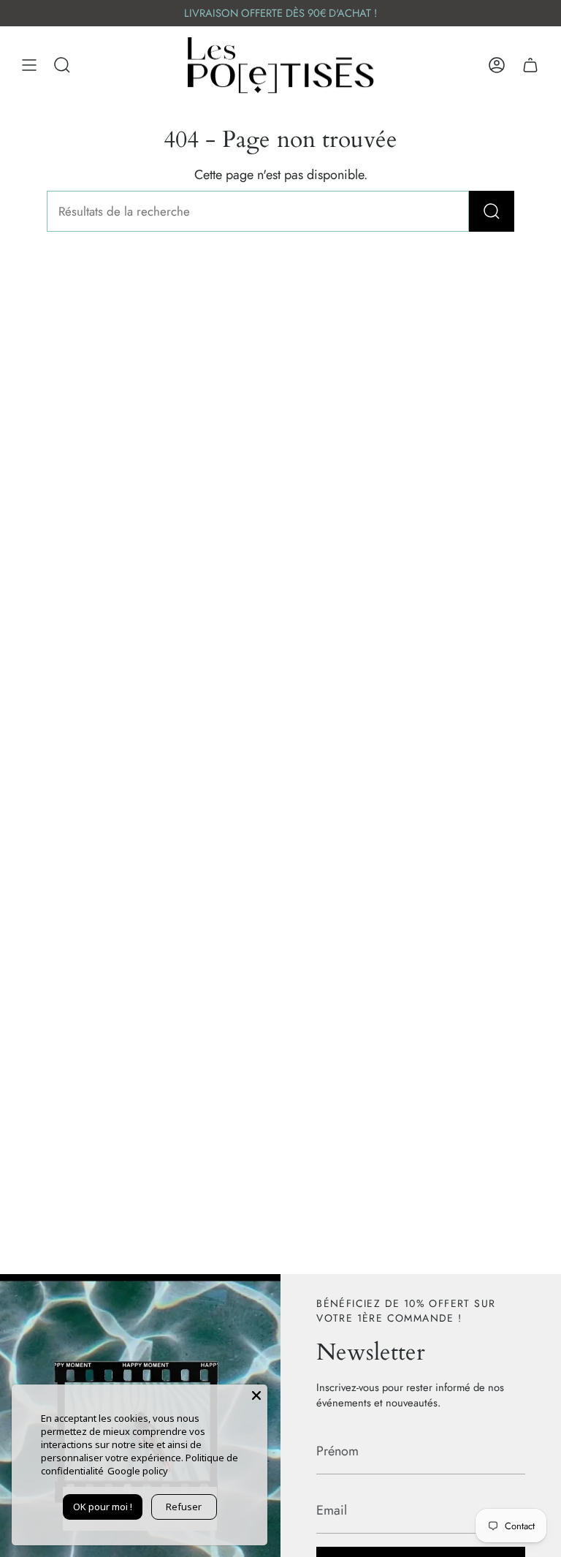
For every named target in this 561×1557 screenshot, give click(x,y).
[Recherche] (491, 211)
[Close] (256, 1395)
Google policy (137, 1470)
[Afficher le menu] (29, 65)
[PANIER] (530, 65)
